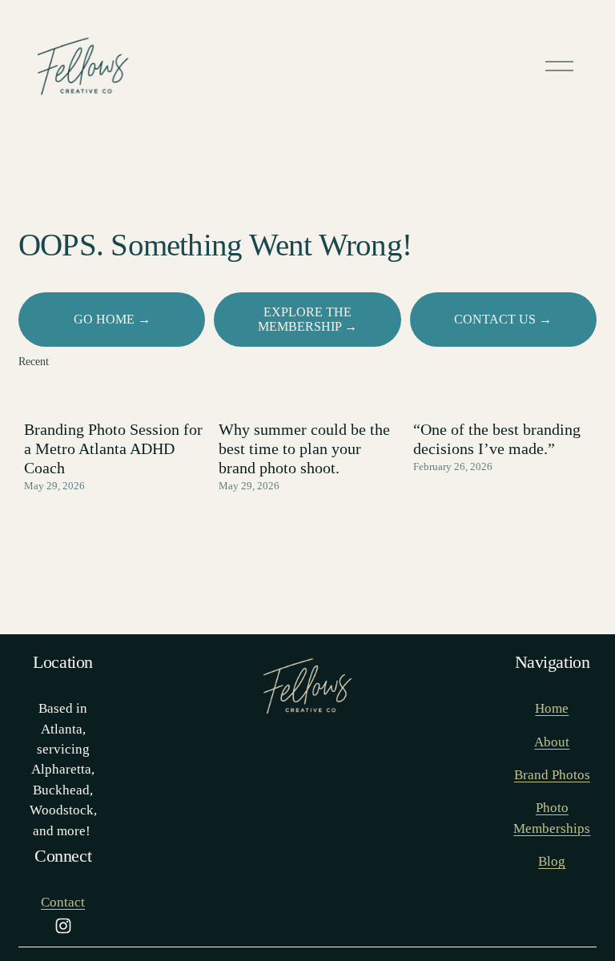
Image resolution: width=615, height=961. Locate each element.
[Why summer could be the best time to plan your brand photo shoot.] (310, 395)
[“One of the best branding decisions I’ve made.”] (505, 395)
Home (552, 708)
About (551, 742)
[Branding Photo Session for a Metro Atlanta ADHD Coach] (115, 395)
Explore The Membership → (307, 319)
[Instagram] (63, 926)
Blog (551, 861)
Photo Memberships (551, 817)
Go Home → (112, 319)
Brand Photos (552, 774)
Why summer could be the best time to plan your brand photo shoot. (304, 448)
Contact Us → (503, 319)
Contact (63, 902)
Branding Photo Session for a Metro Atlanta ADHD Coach (113, 448)
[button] (569, 362)
